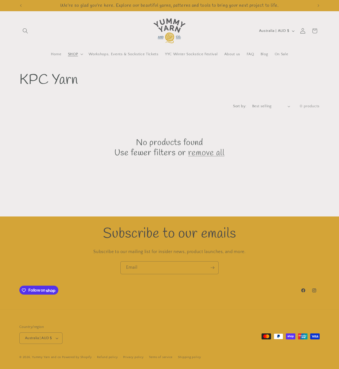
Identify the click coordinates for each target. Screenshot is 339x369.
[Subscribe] (212, 267)
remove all (206, 153)
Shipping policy (189, 357)
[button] (25, 31)
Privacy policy (133, 357)
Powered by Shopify (77, 357)
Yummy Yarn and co (46, 357)
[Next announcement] (318, 5)
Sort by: (240, 106)
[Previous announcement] (20, 5)
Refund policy (107, 357)
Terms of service (160, 357)
